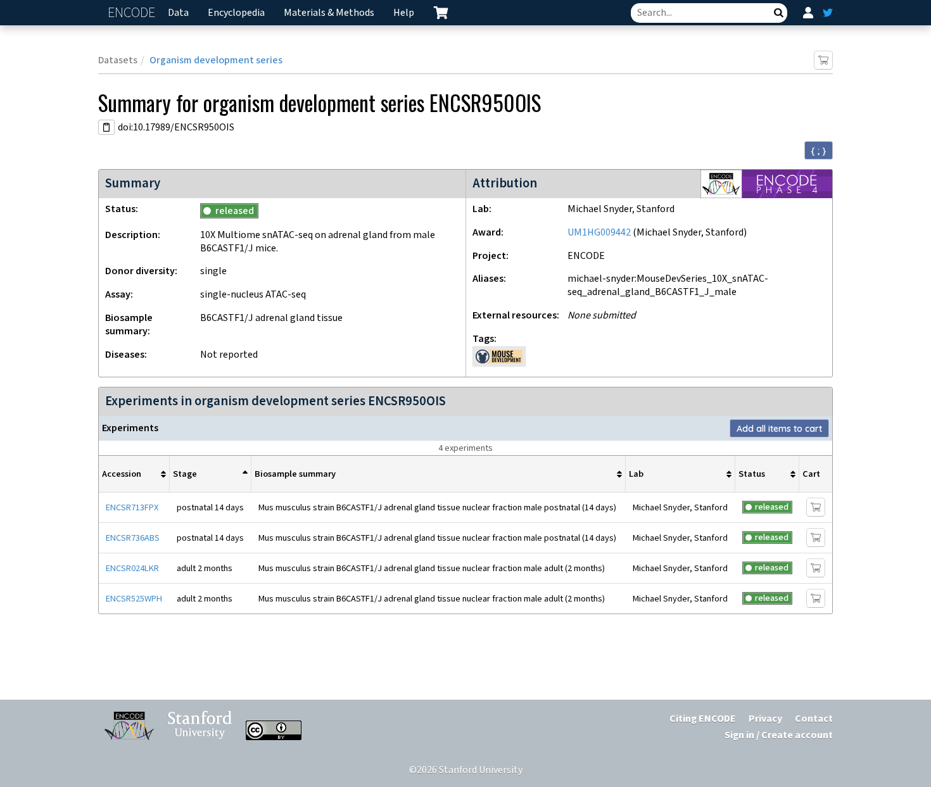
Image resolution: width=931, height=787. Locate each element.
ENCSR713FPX (132, 507)
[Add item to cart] (823, 60)
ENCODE (133, 13)
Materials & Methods (329, 13)
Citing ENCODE (702, 719)
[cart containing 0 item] (441, 12)
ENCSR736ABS (133, 538)
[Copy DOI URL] (106, 127)
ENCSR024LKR (132, 568)
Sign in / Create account (779, 735)
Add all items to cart (779, 428)
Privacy (765, 719)
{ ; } (818, 150)
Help (403, 13)
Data (178, 13)
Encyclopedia (236, 13)
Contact (814, 719)
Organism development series (215, 60)
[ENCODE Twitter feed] (828, 13)
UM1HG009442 (599, 232)
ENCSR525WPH (134, 599)
